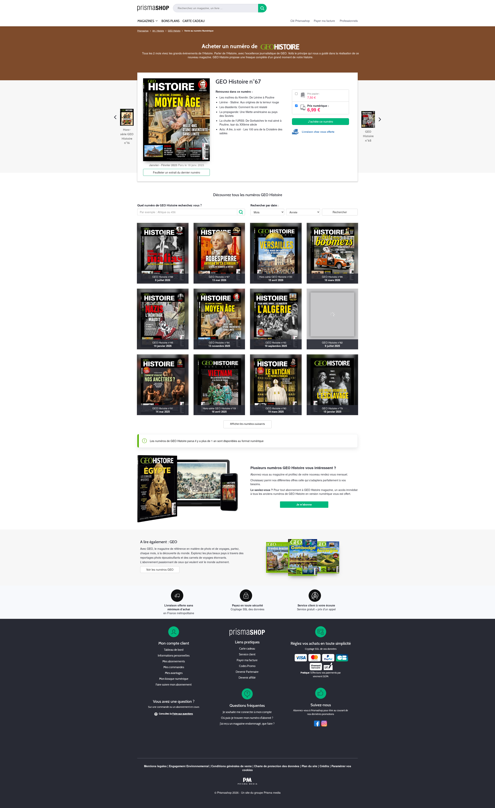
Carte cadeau (247, 648)
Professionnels (349, 21)
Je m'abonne (304, 504)
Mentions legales (155, 766)
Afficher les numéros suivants (247, 424)
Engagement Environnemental (189, 766)
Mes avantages (174, 673)
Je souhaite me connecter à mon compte (247, 712)
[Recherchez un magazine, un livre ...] (262, 8)
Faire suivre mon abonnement (174, 684)
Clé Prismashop (300, 21)
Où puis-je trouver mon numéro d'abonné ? (247, 718)
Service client (247, 654)
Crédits (324, 766)
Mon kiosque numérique (173, 679)
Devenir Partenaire (247, 672)
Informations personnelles (173, 655)
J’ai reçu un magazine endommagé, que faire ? (247, 723)
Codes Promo (247, 666)
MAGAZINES (145, 21)
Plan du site (309, 766)
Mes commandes (173, 667)
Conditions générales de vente (231, 766)
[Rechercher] (241, 212)
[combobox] (215, 8)
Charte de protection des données (276, 766)
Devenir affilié (247, 677)
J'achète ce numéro (320, 121)
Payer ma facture (324, 21)
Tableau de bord (173, 650)
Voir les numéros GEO (159, 569)
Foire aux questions (182, 713)
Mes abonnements (173, 661)
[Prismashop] (153, 8)
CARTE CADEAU (194, 21)
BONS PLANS (170, 21)
